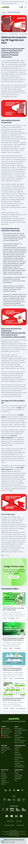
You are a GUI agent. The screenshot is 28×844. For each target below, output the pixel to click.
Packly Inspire (4, 776)
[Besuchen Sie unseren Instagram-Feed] (14, 790)
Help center (3, 775)
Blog (4, 12)
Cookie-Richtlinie (10, 821)
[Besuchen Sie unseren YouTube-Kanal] (18, 790)
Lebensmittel (17, 747)
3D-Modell (3, 750)
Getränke (17, 749)
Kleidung (17, 759)
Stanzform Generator (5, 749)
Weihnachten (17, 763)
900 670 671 (5, 735)
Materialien (17, 735)
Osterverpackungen (19, 765)
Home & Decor (18, 756)
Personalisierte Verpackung (21, 730)
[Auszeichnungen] (14, 809)
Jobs (16, 780)
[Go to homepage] (5, 7)
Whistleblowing (20, 825)
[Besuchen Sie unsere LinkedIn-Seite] (5, 790)
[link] (13, 12)
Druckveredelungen (19, 737)
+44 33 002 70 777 (7, 730)
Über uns (17, 771)
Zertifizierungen (18, 776)
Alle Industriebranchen (19, 766)
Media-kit (3, 784)
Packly (20, 407)
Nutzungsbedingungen (9, 825)
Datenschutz (19, 821)
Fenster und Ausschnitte (20, 740)
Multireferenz (18, 739)
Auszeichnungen (18, 775)
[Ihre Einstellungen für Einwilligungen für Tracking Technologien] (2, 841)
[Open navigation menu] (25, 7)
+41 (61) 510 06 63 (7, 737)
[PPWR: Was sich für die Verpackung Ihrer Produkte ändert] (14, 598)
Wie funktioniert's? (19, 728)
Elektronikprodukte (19, 757)
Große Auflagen (18, 731)
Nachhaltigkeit (18, 778)
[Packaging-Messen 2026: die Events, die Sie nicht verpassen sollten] (14, 688)
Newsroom (3, 773)
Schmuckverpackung (19, 761)
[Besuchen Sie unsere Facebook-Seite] (10, 790)
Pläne (2, 752)
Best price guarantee (19, 742)
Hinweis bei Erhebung (8, 842)
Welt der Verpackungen (7, 606)
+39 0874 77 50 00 (7, 731)
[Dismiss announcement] (26, 2)
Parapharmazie (18, 754)
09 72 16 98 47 (6, 733)
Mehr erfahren (15, 3)
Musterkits (3, 778)
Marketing (17, 752)
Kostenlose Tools (5, 782)
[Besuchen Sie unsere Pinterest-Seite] (22, 790)
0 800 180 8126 (6, 728)
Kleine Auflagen (18, 733)
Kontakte (17, 773)
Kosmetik (17, 750)
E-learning (3, 780)
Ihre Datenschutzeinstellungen (15, 839)
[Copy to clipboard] (26, 34)
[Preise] (14, 800)
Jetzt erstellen (14, 577)
